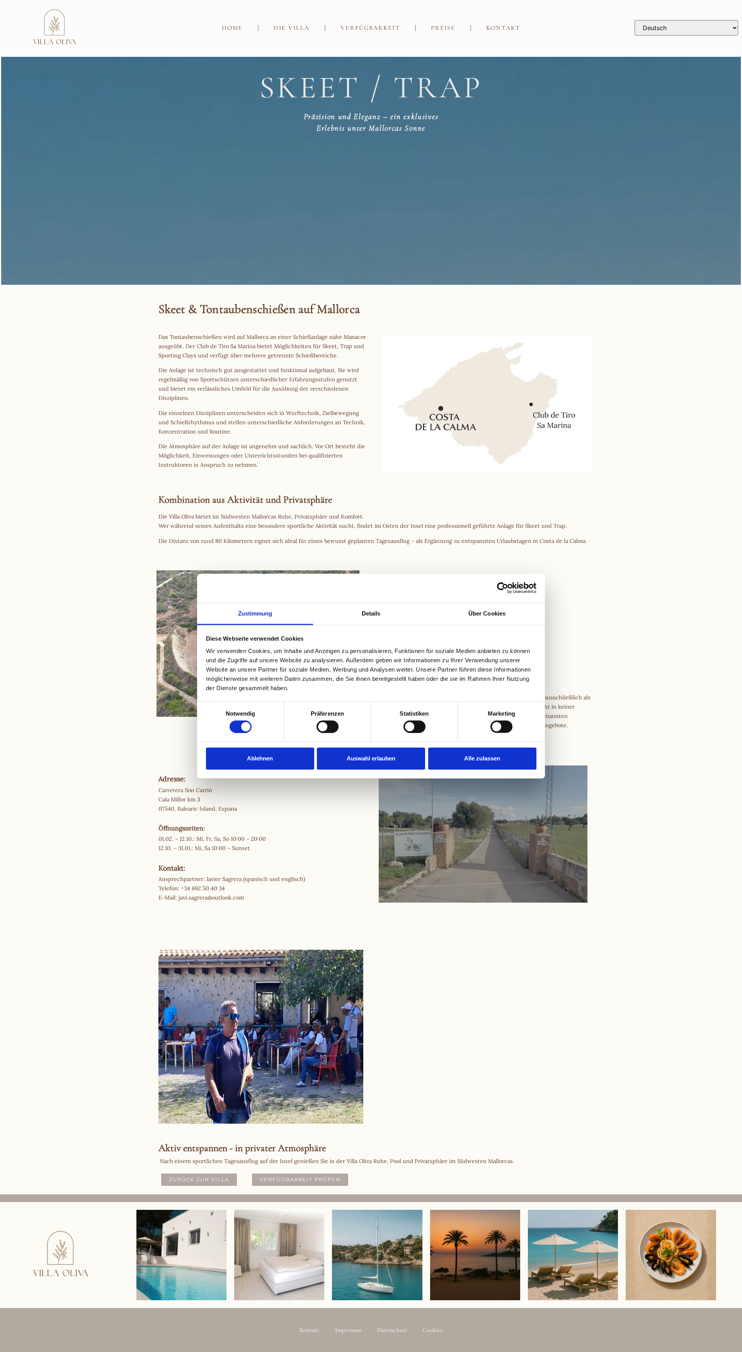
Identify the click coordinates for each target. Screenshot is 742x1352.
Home (232, 28)
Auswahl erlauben (371, 758)
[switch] (328, 726)
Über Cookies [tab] (486, 613)
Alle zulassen (482, 758)
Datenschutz (392, 1330)
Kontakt (503, 28)
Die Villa (292, 28)
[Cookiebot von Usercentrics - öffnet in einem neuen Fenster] (502, 588)
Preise (443, 28)
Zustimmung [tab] (255, 613)
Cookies (432, 1330)
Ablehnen (260, 758)
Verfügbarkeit (370, 28)
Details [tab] (371, 613)
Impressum (348, 1330)
